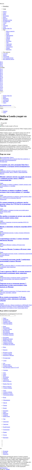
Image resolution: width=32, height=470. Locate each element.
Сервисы (5, 415)
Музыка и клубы (7, 20)
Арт (4, 24)
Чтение (8, 38)
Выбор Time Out (7, 28)
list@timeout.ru (4, 468)
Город (4, 13)
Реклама (5, 452)
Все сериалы (6, 332)
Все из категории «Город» (7, 157)
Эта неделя (6, 56)
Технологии (9, 46)
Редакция (5, 451)
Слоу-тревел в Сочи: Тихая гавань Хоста (17, 307)
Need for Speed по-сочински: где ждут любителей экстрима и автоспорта (16, 306)
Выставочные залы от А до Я (11, 367)
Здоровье (5, 25)
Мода (4, 17)
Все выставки (6, 364)
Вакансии (5, 454)
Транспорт (9, 44)
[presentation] (1, 91)
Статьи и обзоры (7, 329)
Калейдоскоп (6, 427)
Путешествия (6, 21)
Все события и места (8, 59)
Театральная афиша (8, 394)
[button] (0, 93)
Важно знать (6, 416)
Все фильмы (6, 330)
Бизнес (8, 39)
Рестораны (6, 15)
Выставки (5, 101)
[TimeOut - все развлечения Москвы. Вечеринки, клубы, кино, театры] (3, 2)
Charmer (7, 469)
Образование (9, 35)
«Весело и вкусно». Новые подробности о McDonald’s (14, 305)
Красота (5, 18)
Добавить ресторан (8, 343)
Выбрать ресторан (8, 339)
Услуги (5, 435)
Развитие (5, 378)
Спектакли (6, 100)
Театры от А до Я (7, 393)
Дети (4, 27)
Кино (4, 14)
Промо (8, 48)
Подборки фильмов (8, 333)
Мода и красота (10, 31)
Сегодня (5, 53)
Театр (7, 32)
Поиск (5, 11)
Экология (8, 45)
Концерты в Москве (8, 355)
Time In (8, 37)
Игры (7, 34)
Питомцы (8, 41)
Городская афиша (7, 323)
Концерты (5, 98)
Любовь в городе (7, 322)
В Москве (5, 319)
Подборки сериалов (8, 334)
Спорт (4, 23)
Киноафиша (6, 327)
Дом (7, 42)
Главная (5, 111)
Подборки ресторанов (9, 344)
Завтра (5, 55)
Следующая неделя (8, 57)
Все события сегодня (5, 105)
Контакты (8, 49)
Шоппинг (5, 413)
